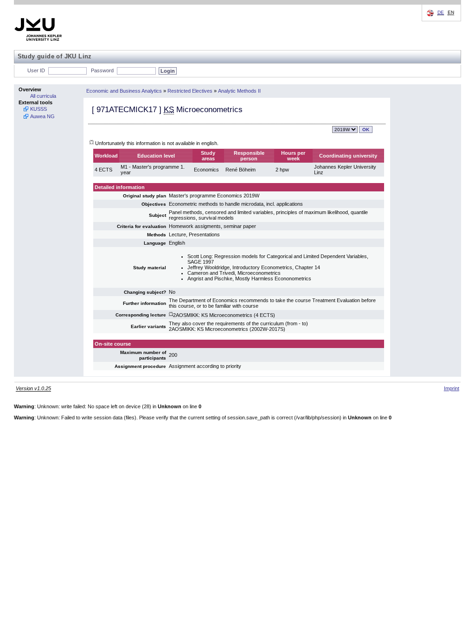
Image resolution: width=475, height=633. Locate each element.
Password (102, 70)
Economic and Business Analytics (124, 91)
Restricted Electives (189, 91)
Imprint (451, 388)
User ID (36, 70)
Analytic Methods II (239, 91)
